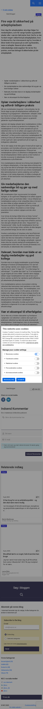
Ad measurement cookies (14, 372)
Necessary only (9, 379)
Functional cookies (12, 358)
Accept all (21, 379)
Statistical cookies (12, 363)
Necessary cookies (12, 354)
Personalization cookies (14, 368)
